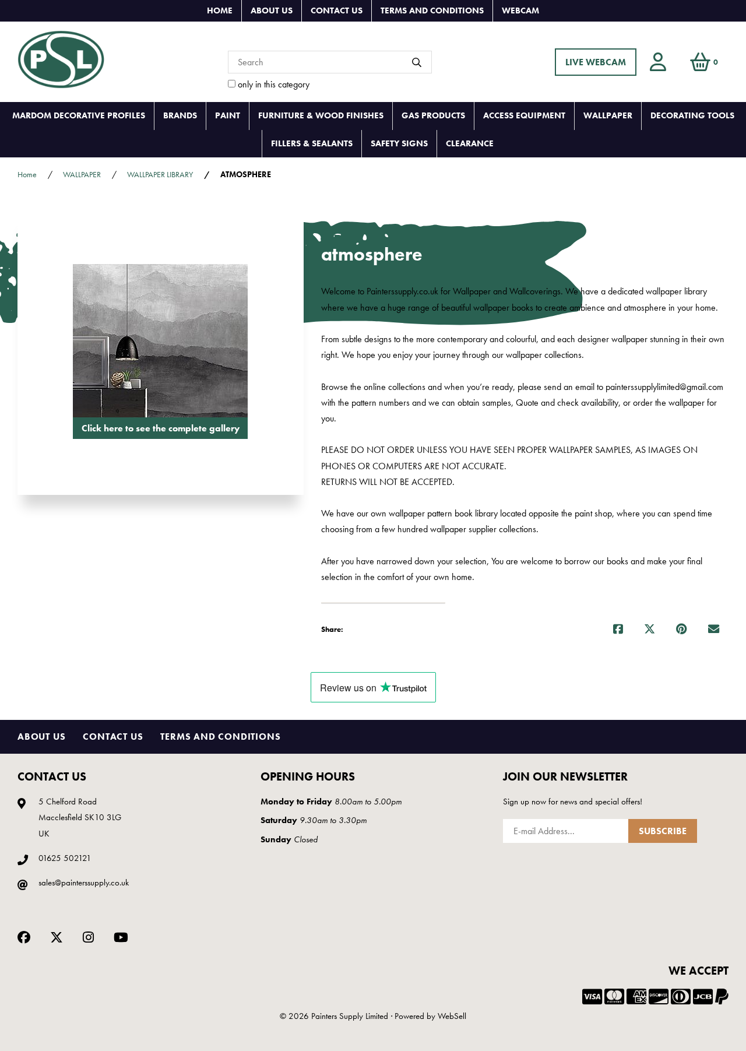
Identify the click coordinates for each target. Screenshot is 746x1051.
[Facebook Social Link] (23, 936)
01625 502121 (65, 858)
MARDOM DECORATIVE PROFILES (78, 115)
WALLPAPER (607, 115)
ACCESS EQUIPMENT (524, 115)
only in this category (272, 84)
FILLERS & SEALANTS (312, 143)
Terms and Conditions (432, 10)
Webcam (520, 10)
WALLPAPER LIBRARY (160, 174)
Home (220, 10)
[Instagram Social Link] (88, 936)
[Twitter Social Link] (56, 936)
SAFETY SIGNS (399, 143)
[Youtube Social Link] (121, 936)
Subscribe (663, 831)
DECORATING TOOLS (692, 115)
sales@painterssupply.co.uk (83, 882)
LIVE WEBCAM (595, 62)
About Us (272, 10)
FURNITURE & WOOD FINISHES (320, 115)
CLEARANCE (470, 143)
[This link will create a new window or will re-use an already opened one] (618, 629)
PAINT (227, 115)
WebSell (452, 1016)
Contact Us (337, 10)
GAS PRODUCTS (433, 115)
